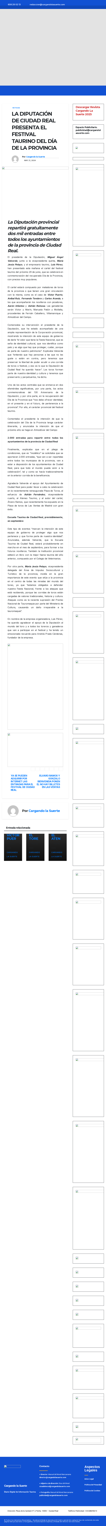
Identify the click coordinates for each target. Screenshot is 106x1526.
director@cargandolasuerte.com (52, 1477)
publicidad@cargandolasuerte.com (53, 1495)
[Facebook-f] (84, 4)
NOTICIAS (16, 108)
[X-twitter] (89, 4)
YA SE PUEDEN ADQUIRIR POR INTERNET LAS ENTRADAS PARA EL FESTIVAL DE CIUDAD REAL (23, 782)
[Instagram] (95, 4)
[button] (6, 90)
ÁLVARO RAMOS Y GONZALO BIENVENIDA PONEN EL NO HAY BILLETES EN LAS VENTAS (48, 781)
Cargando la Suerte (35, 156)
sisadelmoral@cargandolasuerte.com (54, 1486)
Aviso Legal (89, 1479)
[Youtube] (100, 4)
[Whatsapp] (79, 4)
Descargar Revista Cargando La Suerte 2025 (88, 110)
